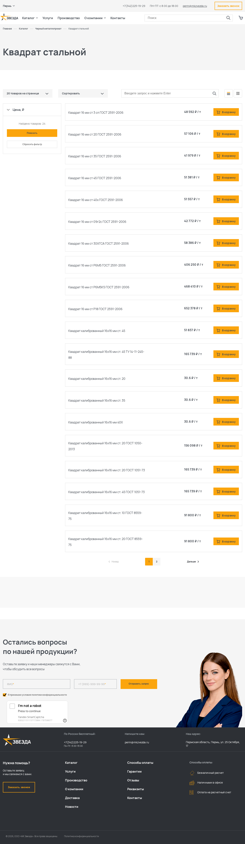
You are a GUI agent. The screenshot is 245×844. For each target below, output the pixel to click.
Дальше (191, 561)
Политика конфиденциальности (81, 836)
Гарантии (134, 771)
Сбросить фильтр (32, 144)
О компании (74, 789)
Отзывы (133, 780)
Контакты (117, 18)
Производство (76, 780)
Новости (71, 807)
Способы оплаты (140, 763)
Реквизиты (135, 789)
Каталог (71, 763)
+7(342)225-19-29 (134, 6)
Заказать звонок (19, 787)
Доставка (72, 798)
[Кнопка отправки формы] (214, 93)
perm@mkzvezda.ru (195, 6)
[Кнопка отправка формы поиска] (228, 18)
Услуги (70, 771)
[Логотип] (9, 17)
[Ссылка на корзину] (241, 18)
